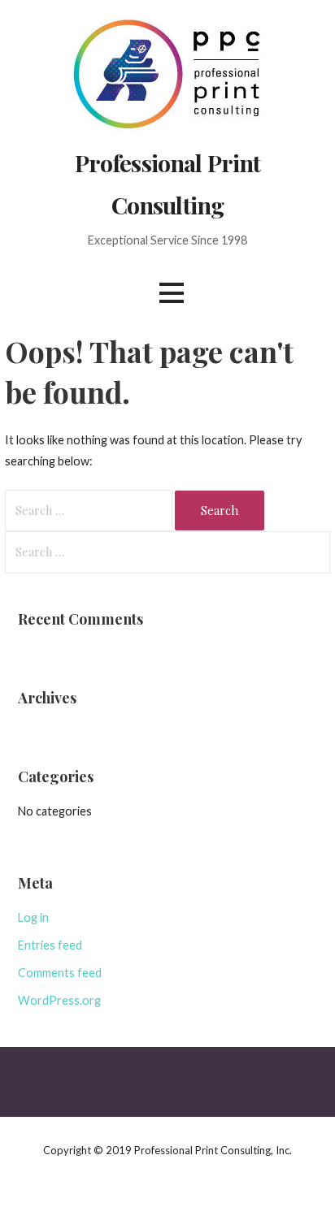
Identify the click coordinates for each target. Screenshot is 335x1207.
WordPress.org (59, 1000)
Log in (33, 917)
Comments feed (60, 973)
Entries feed (50, 945)
